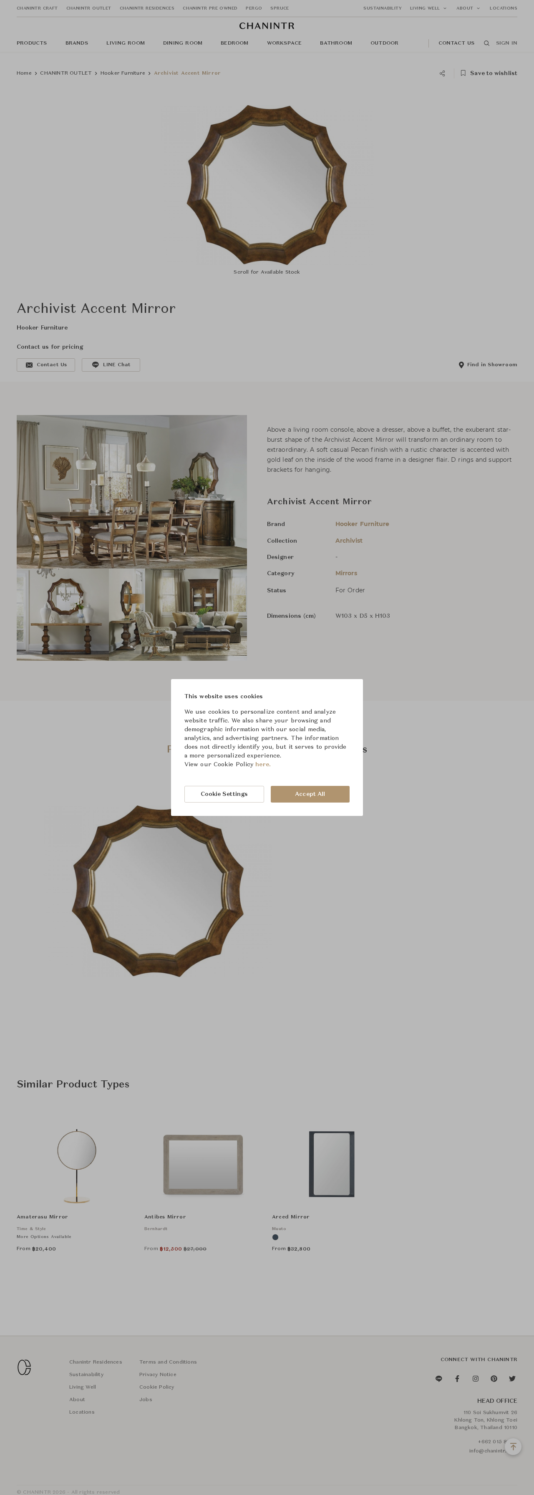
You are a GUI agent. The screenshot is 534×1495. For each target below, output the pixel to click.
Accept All (310, 794)
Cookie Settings (224, 794)
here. (263, 765)
